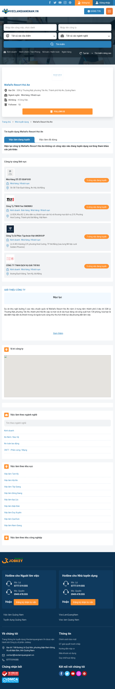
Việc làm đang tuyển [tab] (19, 139)
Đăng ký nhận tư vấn (26, 602)
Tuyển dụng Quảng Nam (14, 619)
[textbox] (30, 36)
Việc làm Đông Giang (13, 493)
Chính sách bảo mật (67, 639)
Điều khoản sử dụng (67, 653)
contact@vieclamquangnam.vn (20, 655)
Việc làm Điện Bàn (12, 506)
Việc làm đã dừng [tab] (48, 139)
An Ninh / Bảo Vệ (11, 437)
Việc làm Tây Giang (12, 487)
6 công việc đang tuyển (97, 207)
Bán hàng (25, 210)
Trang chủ (6, 122)
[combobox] (30, 36)
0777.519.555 (12, 660)
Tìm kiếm (60, 44)
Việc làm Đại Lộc (11, 500)
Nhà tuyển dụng (22, 122)
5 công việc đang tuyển (97, 266)
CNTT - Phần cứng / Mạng (15, 450)
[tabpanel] (57, 147)
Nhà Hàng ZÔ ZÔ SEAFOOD (18, 179)
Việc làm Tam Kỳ (11, 474)
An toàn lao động (11, 443)
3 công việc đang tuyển (97, 180)
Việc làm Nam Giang (13, 525)
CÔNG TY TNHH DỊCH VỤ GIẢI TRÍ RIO (23, 265)
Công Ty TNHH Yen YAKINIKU (19, 206)
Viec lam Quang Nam (69, 619)
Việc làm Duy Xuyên (12, 512)
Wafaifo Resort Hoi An (17, 84)
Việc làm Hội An (11, 480)
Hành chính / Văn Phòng (29, 52)
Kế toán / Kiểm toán (51, 52)
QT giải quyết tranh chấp (69, 644)
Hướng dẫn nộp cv (67, 648)
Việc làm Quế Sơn (11, 519)
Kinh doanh (12, 52)
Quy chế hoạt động (67, 658)
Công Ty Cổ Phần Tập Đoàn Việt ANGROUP (25, 236)
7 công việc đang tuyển (97, 237)
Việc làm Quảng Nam (13, 614)
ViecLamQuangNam (68, 614)
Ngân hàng (66, 52)
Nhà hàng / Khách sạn (19, 183)
